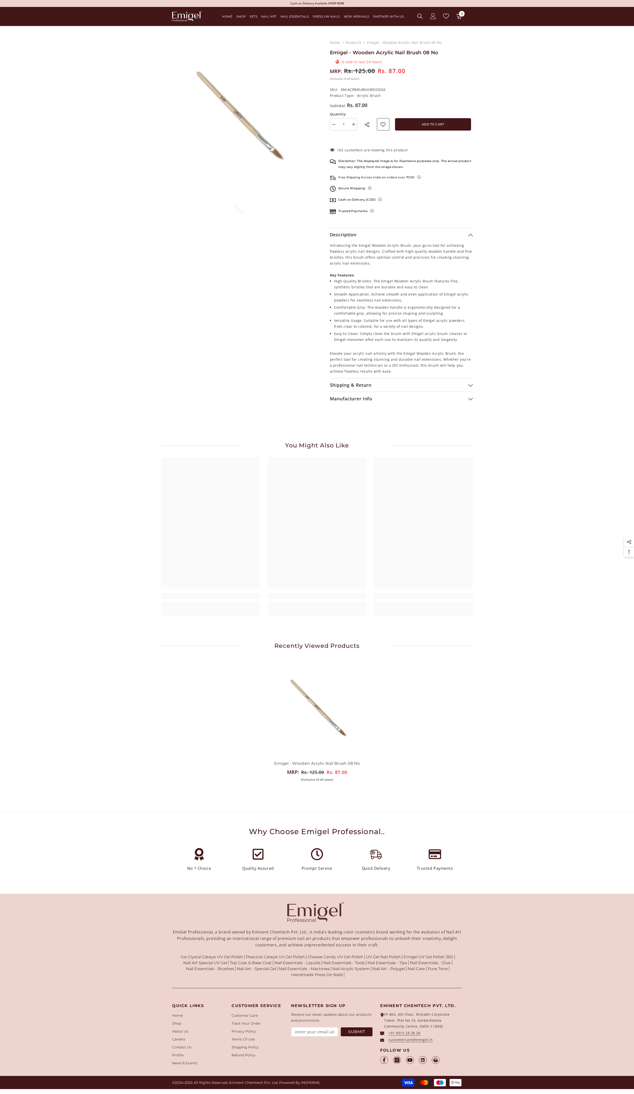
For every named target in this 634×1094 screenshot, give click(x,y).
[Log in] (433, 16)
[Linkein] (423, 1060)
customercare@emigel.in (410, 1039)
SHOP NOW (351, 3)
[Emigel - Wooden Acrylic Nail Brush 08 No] (317, 707)
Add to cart (433, 124)
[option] (238, 114)
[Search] (420, 16)
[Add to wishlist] (383, 124)
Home (335, 42)
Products (353, 42)
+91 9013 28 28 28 (404, 1033)
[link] (210, 596)
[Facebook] (384, 1060)
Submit (356, 1031)
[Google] (436, 1060)
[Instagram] (397, 1060)
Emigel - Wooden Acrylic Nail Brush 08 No (317, 763)
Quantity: (338, 114)
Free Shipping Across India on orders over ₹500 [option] (317, 3)
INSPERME (310, 1082)
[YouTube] (410, 1060)
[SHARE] (368, 125)
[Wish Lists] (446, 16)
